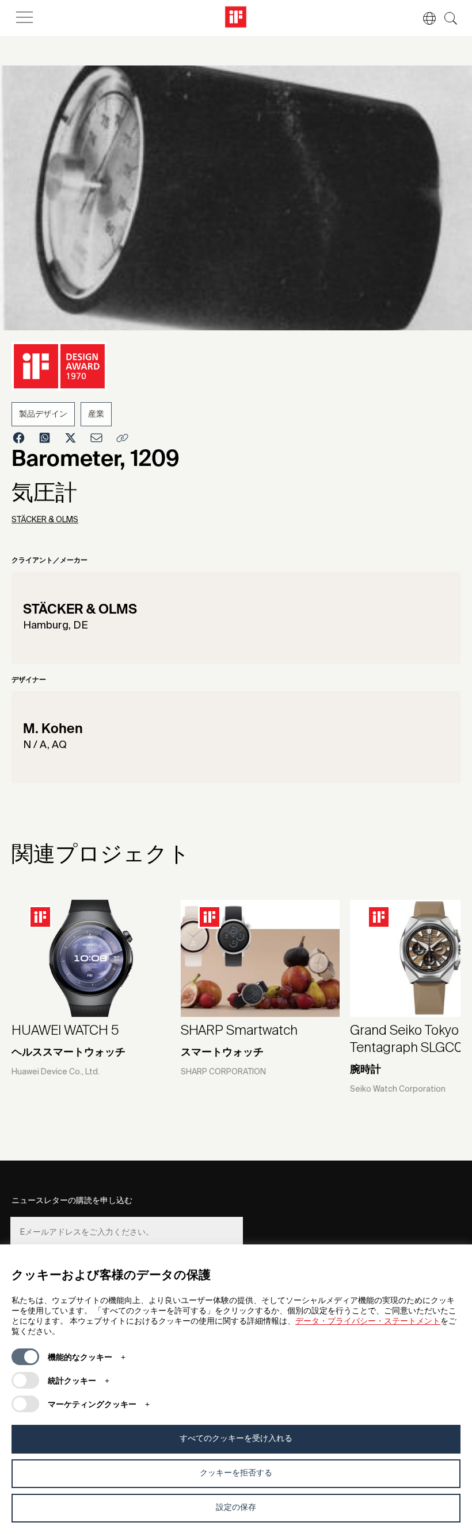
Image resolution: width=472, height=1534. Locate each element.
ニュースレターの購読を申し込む (72, 1201)
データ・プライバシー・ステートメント (367, 1321)
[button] (424, 18)
